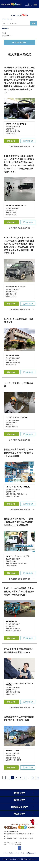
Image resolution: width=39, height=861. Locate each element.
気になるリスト (28, 5)
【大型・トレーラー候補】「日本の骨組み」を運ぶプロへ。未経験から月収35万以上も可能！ (19, 591)
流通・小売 (13, 212)
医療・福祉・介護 (15, 362)
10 (33, 778)
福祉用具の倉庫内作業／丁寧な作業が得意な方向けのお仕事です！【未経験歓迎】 (18, 452)
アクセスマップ (28, 838)
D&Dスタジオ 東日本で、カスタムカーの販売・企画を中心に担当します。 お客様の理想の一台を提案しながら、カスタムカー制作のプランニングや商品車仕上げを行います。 (19, 163)
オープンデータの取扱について (27, 853)
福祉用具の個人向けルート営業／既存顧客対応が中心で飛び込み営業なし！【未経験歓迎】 (18, 522)
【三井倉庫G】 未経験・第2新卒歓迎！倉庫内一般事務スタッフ (18, 651)
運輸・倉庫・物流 (15, 131)
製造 (11, 424)
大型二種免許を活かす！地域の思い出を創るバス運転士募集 (19, 718)
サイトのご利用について (10, 853)
